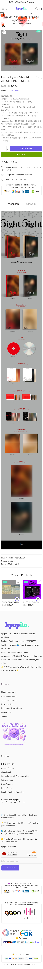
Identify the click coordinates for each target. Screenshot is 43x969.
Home (14, 24)
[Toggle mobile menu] (2, 8)
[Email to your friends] (25, 180)
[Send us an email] (11, 802)
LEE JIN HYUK (13, 91)
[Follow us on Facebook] (6, 802)
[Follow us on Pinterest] (15, 802)
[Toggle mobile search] (6, 8)
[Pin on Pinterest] (21, 180)
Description (12, 204)
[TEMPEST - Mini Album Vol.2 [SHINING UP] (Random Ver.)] (35, 77)
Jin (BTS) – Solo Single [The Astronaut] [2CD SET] (32, 602)
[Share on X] (12, 180)
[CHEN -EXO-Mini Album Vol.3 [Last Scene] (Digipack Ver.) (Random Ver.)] (11, 589)
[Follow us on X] (2, 802)
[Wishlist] (4, 32)
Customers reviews (8, 696)
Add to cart (26, 148)
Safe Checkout (7, 780)
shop (21, 24)
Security (4, 716)
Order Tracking (7, 784)
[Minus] (7, 149)
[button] (17, 599)
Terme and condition (9, 700)
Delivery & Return (11, 162)
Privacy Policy (6, 712)
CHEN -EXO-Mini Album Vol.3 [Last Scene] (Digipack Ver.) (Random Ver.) (11, 602)
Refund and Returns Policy (11, 708)
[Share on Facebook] (17, 180)
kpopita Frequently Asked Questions (15, 776)
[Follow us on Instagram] (19, 802)
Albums (28, 24)
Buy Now (21, 154)
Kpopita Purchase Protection (12, 792)
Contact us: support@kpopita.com (14, 652)
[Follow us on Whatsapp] (24, 802)
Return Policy (6, 788)
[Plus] (7, 147)
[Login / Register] (36, 8)
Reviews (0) (30, 204)
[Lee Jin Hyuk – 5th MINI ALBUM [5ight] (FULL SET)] (21, 50)
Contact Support (7, 768)
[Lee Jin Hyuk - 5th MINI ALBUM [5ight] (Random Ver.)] (40, 77)
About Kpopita (6, 772)
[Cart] (40, 8)
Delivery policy (7, 704)
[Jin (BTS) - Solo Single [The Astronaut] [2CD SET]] (32, 589)
